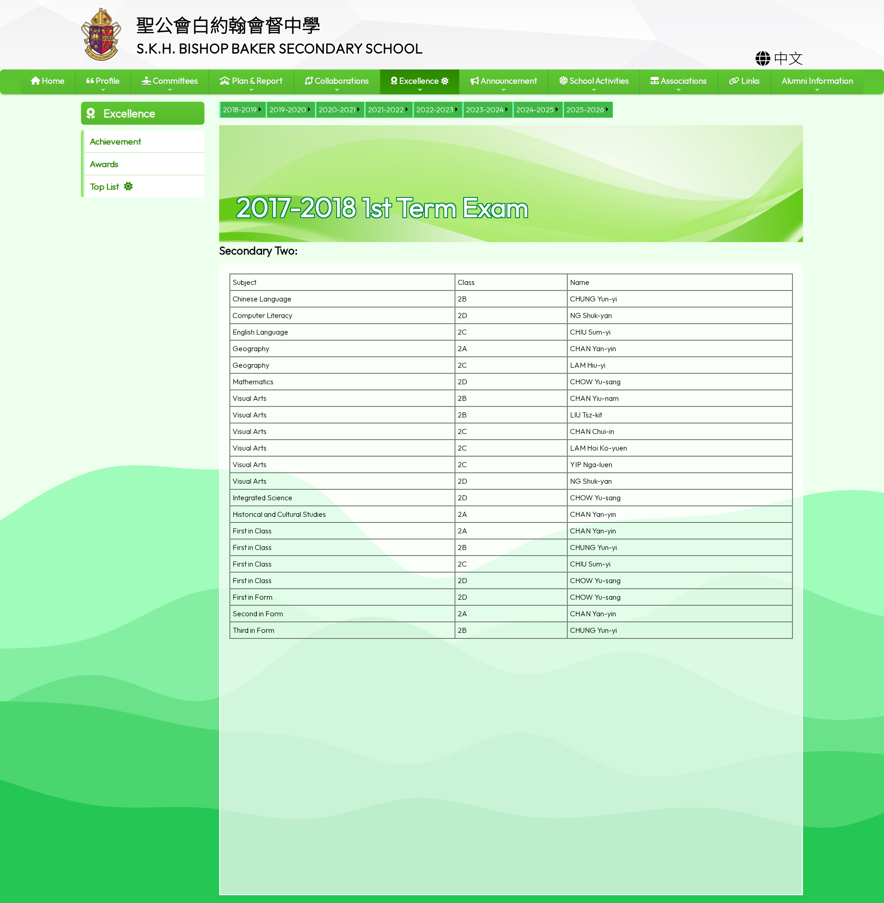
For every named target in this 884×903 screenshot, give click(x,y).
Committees (174, 80)
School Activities (598, 80)
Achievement (115, 141)
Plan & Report (256, 80)
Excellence (418, 80)
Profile (107, 80)
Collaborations (341, 80)
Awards (104, 163)
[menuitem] (242, 110)
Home (52, 80)
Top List (104, 186)
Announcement (508, 80)
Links (749, 80)
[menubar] (416, 110)
